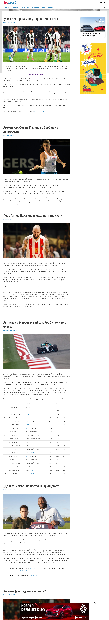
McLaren (29, 428)
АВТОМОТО (35, 7)
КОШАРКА (25, 7)
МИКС (43, 7)
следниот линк (39, 111)
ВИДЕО (50, 7)
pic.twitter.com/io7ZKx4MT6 (19, 571)
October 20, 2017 (35, 575)
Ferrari (28, 414)
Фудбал (5, 22)
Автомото (6, 330)
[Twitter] (104, 2)
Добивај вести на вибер (36, 74)
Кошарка (6, 219)
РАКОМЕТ (16, 7)
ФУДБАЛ (6, 7)
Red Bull (29, 411)
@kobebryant (34, 569)
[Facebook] (101, 2)
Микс (4, 135)
